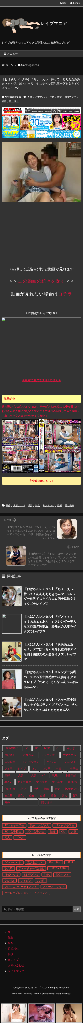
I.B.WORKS (11, 748)
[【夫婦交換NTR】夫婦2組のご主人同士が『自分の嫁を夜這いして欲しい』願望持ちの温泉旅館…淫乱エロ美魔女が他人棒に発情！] (42, 1013)
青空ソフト (62, 874)
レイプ (22, 768)
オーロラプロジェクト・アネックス (26, 892)
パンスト (70, 761)
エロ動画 (9, 761)
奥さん (8, 782)
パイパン (52, 761)
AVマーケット (12, 862)
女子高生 (57, 782)
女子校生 (41, 782)
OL (58, 748)
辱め (7, 802)
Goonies (9, 880)
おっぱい (71, 748)
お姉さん (28, 755)
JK (36, 748)
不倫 (30, 96)
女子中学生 (24, 782)
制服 (55, 775)
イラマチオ (48, 755)
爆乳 (21, 795)
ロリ (34, 768)
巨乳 (36, 788)
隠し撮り (14, 101)
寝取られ (9, 788)
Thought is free (62, 993)
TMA (47, 874)
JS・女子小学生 (64, 825)
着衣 (53, 795)
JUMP (41, 880)
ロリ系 (46, 768)
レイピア (25, 880)
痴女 (31, 795)
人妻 (21, 775)
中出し (60, 768)
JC (26, 748)
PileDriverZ (11, 874)
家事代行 (73, 782)
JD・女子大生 (35, 831)
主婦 (7, 775)
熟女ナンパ (70, 96)
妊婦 (52, 831)
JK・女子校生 (12, 831)
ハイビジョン (31, 761)
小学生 (24, 788)
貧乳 (75, 795)
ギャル (20, 837)
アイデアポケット (53, 886)
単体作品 (70, 775)
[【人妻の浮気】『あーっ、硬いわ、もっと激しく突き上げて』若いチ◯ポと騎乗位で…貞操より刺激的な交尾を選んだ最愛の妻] (69, 1013)
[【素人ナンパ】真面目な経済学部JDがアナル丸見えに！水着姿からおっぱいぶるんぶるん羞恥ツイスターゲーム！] (14, 1013)
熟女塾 (8, 795)
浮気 (52, 96)
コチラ (65, 294)
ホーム (9, 64)
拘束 (46, 788)
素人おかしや (35, 862)
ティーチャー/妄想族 (31, 868)
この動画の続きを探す (41, 281)
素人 (64, 795)
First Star (55, 862)
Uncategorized (30, 64)
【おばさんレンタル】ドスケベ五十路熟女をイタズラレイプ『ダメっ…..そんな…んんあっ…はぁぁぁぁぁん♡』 (51, 704)
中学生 (74, 768)
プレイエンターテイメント (20, 886)
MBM (69, 862)
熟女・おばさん (39, 825)
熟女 (59, 96)
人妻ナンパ (41, 96)
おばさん (9, 755)
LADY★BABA (58, 868)
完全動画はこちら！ (41, 480)
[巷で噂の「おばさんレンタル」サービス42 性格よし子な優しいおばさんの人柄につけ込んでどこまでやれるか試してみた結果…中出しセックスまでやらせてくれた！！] (41, 445)
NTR (47, 748)
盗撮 (4, 101)
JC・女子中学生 (14, 825)
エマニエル (69, 755)
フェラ (8, 768)
